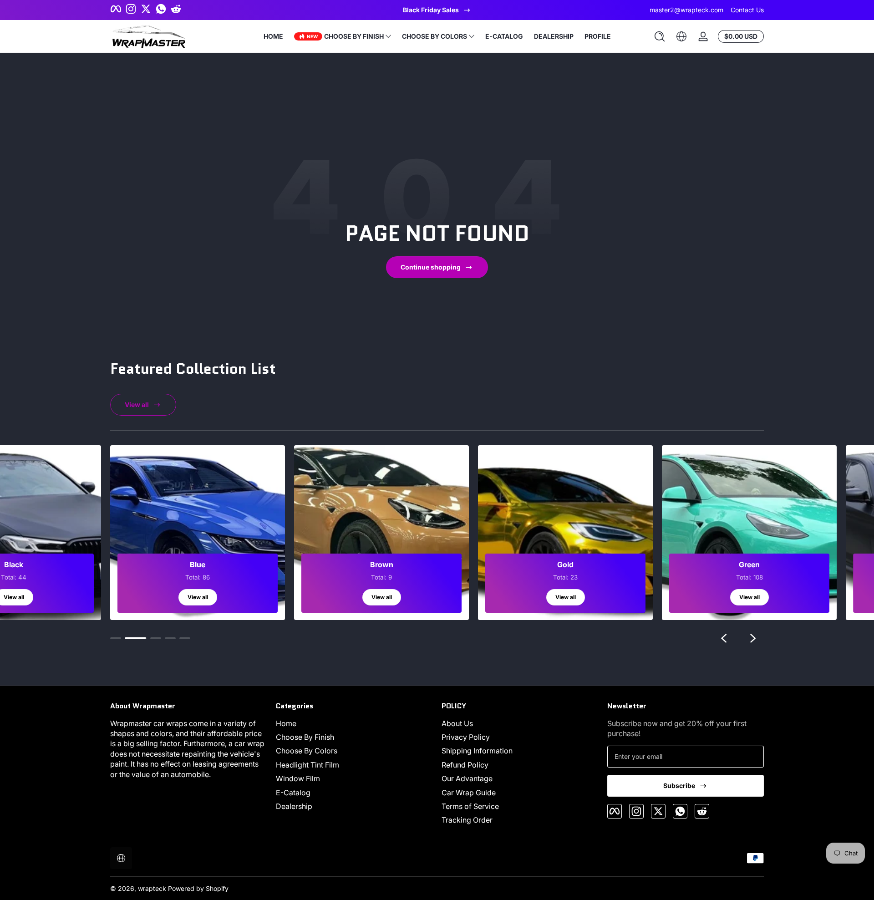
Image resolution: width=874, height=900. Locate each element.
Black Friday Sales (431, 10)
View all (137, 404)
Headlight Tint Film (307, 764)
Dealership (294, 806)
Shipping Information (477, 750)
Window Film (298, 778)
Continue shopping (431, 267)
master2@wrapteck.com (686, 10)
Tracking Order (467, 819)
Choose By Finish (305, 737)
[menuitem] (354, 723)
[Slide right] (753, 638)
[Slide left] (724, 638)
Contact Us (747, 10)
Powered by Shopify (198, 888)
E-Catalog (293, 792)
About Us (457, 723)
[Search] (659, 36)
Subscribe (679, 785)
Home (286, 723)
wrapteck (152, 888)
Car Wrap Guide (469, 792)
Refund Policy (465, 764)
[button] (660, 36)
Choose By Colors (306, 750)
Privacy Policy (466, 737)
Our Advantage (467, 778)
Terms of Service (470, 806)
